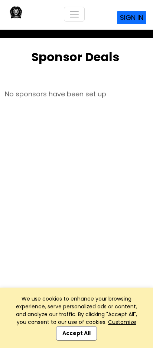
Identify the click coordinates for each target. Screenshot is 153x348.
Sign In (131, 17)
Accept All (76, 333)
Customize (122, 322)
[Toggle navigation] (74, 14)
